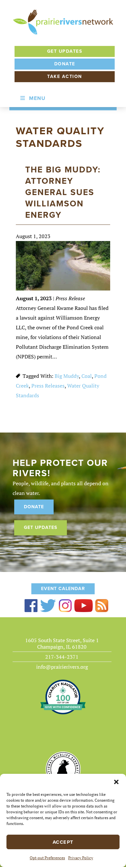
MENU (37, 98)
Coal (86, 376)
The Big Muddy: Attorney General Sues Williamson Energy (63, 192)
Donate (64, 64)
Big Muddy (67, 376)
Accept (63, 842)
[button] (116, 782)
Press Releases (48, 385)
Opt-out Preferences (47, 857)
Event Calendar (63, 588)
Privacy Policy (80, 857)
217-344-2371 (62, 656)
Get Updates (64, 51)
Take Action (64, 76)
